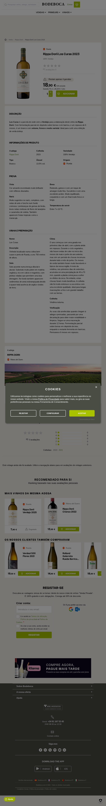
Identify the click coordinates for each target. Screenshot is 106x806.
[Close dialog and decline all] (96, 387)
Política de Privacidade (48, 399)
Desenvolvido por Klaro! (87, 419)
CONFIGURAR (53, 413)
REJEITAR (23, 413)
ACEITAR (82, 413)
